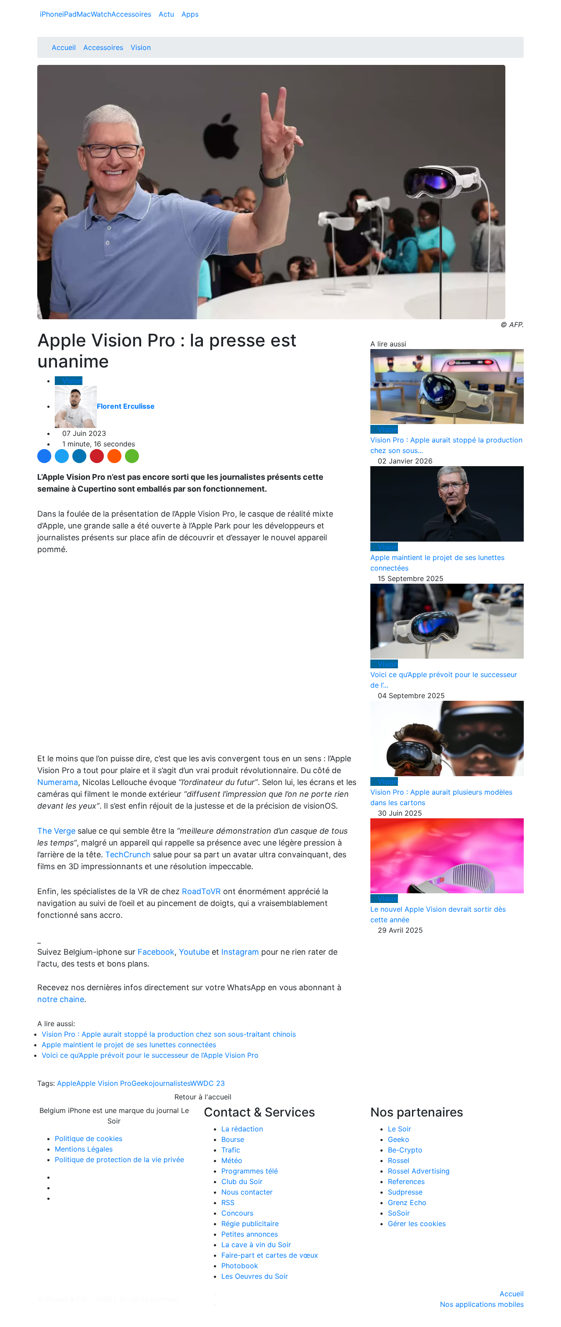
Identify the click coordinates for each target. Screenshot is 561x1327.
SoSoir (399, 1213)
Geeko (142, 1083)
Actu (167, 14)
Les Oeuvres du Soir (254, 1276)
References (406, 1181)
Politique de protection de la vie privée (119, 1159)
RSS (227, 1202)
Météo (231, 1160)
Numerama (57, 782)
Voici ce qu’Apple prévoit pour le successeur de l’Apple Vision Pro (150, 1055)
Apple (66, 1083)
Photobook (239, 1265)
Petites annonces (249, 1234)
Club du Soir (242, 1181)
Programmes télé (249, 1170)
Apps (190, 14)
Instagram (240, 951)
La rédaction (242, 1128)
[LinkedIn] (79, 456)
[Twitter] (62, 456)
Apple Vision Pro (103, 1083)
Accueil (64, 47)
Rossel (398, 1160)
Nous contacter (247, 1192)
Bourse (232, 1139)
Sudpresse (405, 1192)
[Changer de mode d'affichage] (519, 5)
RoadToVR (201, 891)
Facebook (156, 951)
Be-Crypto (405, 1149)
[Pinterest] (97, 456)
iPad (69, 14)
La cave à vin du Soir (256, 1244)
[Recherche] (521, 15)
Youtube (194, 951)
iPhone (51, 14)
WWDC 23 (207, 1083)
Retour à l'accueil (201, 1096)
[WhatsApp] (132, 456)
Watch (101, 14)
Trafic (230, 1149)
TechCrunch (128, 854)
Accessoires (132, 14)
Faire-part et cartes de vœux (269, 1255)
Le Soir (399, 1128)
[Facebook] (44, 456)
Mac (84, 14)
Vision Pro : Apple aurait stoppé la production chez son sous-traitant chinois (169, 1034)
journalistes (171, 1083)
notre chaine (60, 999)
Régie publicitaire (250, 1223)
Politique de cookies (88, 1138)
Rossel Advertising (419, 1170)
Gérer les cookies (417, 1223)
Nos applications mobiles (482, 1304)
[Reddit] (114, 456)
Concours (237, 1213)
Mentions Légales (84, 1149)
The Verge (56, 830)
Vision (141, 47)
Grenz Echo (407, 1202)
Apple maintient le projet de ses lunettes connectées (129, 1044)
